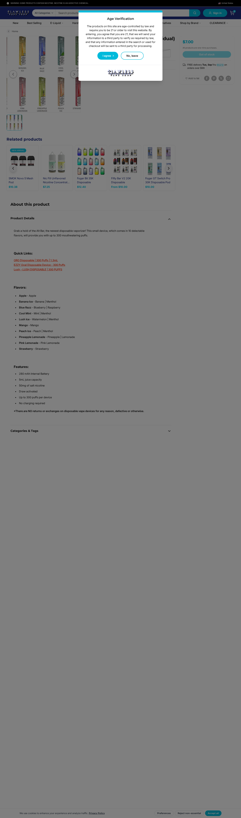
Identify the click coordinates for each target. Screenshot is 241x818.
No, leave (132, 55)
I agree (107, 55)
